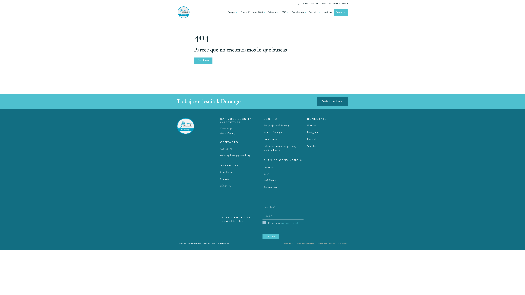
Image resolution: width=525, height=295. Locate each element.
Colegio (231, 12)
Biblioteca (225, 185)
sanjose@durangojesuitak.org (235, 155)
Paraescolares (270, 187)
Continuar (203, 60)
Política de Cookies (326, 243)
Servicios (313, 12)
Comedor (225, 178)
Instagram (312, 132)
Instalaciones (270, 139)
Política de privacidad (306, 243)
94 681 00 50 (226, 148)
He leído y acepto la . (283, 223)
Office (345, 4)
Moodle (314, 4)
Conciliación (226, 172)
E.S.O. (266, 173)
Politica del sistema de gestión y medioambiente (280, 148)
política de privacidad (290, 223)
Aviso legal (288, 243)
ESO (284, 12)
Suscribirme (270, 236)
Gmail (323, 4)
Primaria (272, 12)
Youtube (311, 146)
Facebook (312, 139)
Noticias (328, 12)
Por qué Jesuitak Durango (277, 125)
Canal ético (343, 243)
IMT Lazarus (334, 4)
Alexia (305, 4)
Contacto (340, 12)
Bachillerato (298, 12)
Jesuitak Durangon (273, 132)
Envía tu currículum (332, 101)
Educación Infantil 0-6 (251, 12)
